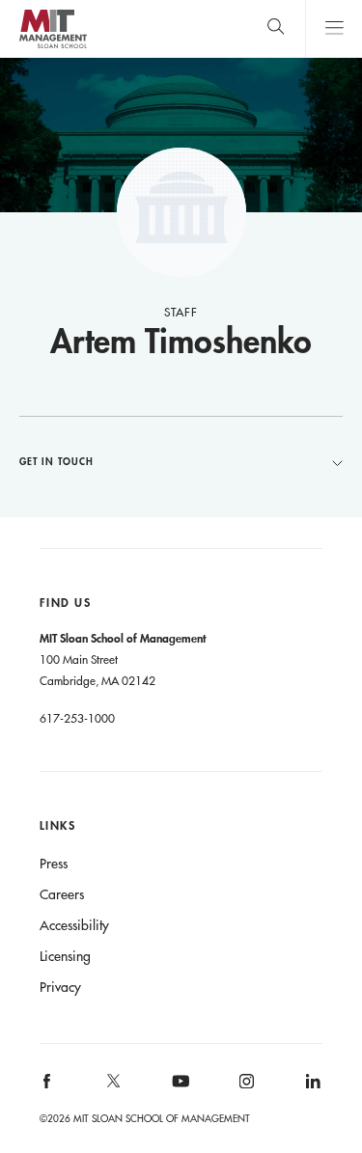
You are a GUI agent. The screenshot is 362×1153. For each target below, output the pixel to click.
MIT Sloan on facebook (47, 1087)
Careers (62, 894)
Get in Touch (56, 461)
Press (54, 863)
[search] (275, 28)
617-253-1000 (77, 718)
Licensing (65, 956)
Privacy (60, 987)
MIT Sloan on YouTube (177, 1091)
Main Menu (333, 28)
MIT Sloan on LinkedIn (311, 1087)
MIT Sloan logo (52, 47)
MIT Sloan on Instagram (245, 1087)
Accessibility (74, 925)
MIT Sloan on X (112, 1087)
